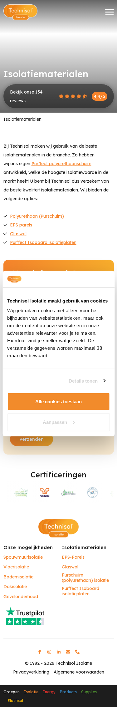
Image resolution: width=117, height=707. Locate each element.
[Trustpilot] (58, 615)
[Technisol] (20, 12)
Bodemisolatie (18, 577)
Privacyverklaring (31, 672)
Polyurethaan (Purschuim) (37, 216)
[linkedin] (58, 652)
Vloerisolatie (16, 567)
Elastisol (15, 700)
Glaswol (18, 234)
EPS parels (21, 225)
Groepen (11, 691)
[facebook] (40, 652)
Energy (49, 691)
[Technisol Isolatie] (58, 528)
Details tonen (83, 380)
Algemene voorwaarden (79, 672)
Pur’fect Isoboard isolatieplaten (43, 242)
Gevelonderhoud (20, 596)
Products (68, 691)
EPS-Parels (73, 557)
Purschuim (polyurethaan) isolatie (85, 577)
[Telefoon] (77, 652)
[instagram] (49, 652)
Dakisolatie (15, 586)
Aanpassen (55, 422)
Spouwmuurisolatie (23, 557)
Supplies (89, 691)
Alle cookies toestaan (58, 401)
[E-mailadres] (68, 652)
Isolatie (31, 691)
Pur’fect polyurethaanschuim (61, 163)
